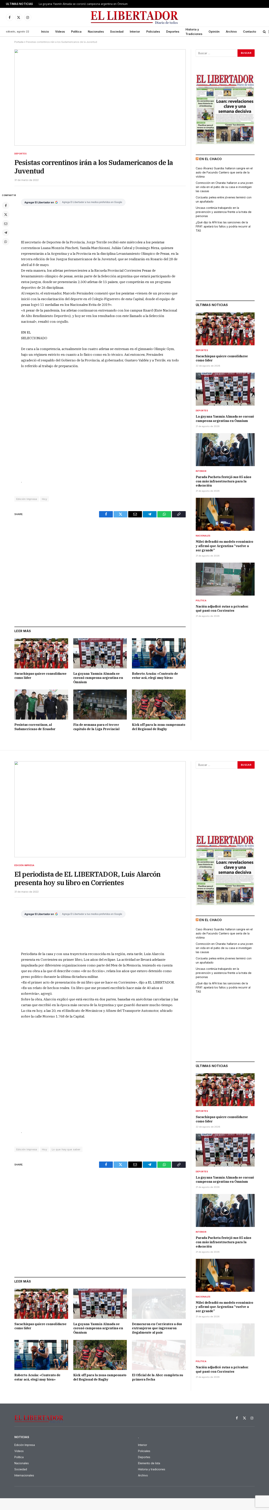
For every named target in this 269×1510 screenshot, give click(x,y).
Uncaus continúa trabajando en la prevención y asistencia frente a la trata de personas (223, 212)
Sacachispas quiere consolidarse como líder (40, 676)
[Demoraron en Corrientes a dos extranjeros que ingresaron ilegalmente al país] (159, 1304)
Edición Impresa (26, 499)
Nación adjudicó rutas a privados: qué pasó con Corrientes (222, 608)
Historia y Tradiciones (194, 32)
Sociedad (116, 31)
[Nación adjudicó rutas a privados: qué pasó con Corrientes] (225, 579)
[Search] (264, 31)
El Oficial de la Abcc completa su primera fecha (157, 1377)
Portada (18, 41)
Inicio (45, 31)
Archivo (231, 31)
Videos (60, 31)
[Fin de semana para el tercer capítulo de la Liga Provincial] (100, 704)
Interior (135, 31)
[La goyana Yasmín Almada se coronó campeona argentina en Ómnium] (100, 653)
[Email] (5, 223)
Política (76, 31)
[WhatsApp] (5, 241)
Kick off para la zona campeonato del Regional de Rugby (158, 727)
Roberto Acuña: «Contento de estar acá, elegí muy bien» (155, 676)
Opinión (214, 31)
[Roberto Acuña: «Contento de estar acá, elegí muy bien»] (159, 653)
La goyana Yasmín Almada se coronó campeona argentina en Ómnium (83, 4)
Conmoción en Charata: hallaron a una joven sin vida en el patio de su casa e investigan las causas (224, 187)
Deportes (172, 31)
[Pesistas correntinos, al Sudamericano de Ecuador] (41, 704)
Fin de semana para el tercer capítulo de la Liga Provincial (96, 727)
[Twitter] (5, 214)
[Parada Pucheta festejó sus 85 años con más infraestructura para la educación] (225, 449)
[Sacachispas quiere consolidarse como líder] (41, 653)
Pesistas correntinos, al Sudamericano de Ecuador (35, 727)
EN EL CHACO (210, 159)
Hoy (44, 499)
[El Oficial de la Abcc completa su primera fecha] (159, 1355)
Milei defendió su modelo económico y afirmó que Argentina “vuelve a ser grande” (224, 546)
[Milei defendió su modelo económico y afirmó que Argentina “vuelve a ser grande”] (225, 514)
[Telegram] (5, 232)
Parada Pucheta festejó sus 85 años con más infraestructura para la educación (223, 481)
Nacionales (96, 31)
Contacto (249, 31)
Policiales (153, 31)
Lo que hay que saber (66, 1149)
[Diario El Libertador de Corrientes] (135, 17)
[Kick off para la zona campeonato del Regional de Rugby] (159, 704)
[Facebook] (5, 205)
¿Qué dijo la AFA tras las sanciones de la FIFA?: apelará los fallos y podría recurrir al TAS (223, 226)
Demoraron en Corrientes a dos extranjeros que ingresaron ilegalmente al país (157, 1328)
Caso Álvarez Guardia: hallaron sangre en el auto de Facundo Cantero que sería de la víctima (224, 172)
